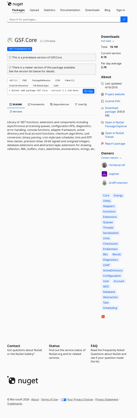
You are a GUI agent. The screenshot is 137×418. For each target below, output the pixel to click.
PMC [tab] (24, 80)
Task (106, 302)
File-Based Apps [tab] (41, 85)
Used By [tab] (82, 104)
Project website (115, 94)
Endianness (110, 249)
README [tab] (17, 104)
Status (54, 346)
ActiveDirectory (112, 270)
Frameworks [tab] (37, 104)
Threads (108, 227)
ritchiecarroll (117, 165)
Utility (106, 201)
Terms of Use (49, 399)
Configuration (112, 276)
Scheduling (110, 308)
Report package (115, 143)
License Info (112, 101)
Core (106, 195)
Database (109, 292)
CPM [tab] (57, 80)
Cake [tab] (56, 85)
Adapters (109, 206)
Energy (118, 195)
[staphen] (104, 174)
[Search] (123, 19)
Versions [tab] (17, 111)
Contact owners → (111, 157)
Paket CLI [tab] (69, 80)
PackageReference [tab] (41, 80)
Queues (108, 222)
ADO (106, 286)
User (106, 281)
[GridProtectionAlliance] (104, 183)
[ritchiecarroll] (104, 165)
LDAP (106, 265)
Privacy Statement (106, 399)
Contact (13, 346)
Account (119, 281)
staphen (114, 174)
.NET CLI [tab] (13, 80)
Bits (105, 254)
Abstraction (110, 297)
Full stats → (107, 41)
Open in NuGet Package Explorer (116, 124)
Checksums (110, 243)
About (35, 399)
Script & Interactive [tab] (18, 85)
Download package (111, 110)
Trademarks (14, 403)
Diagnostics (110, 260)
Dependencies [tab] (60, 104)
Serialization (111, 233)
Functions (109, 211)
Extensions (110, 217)
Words (116, 254)
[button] (88, 91)
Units (106, 238)
